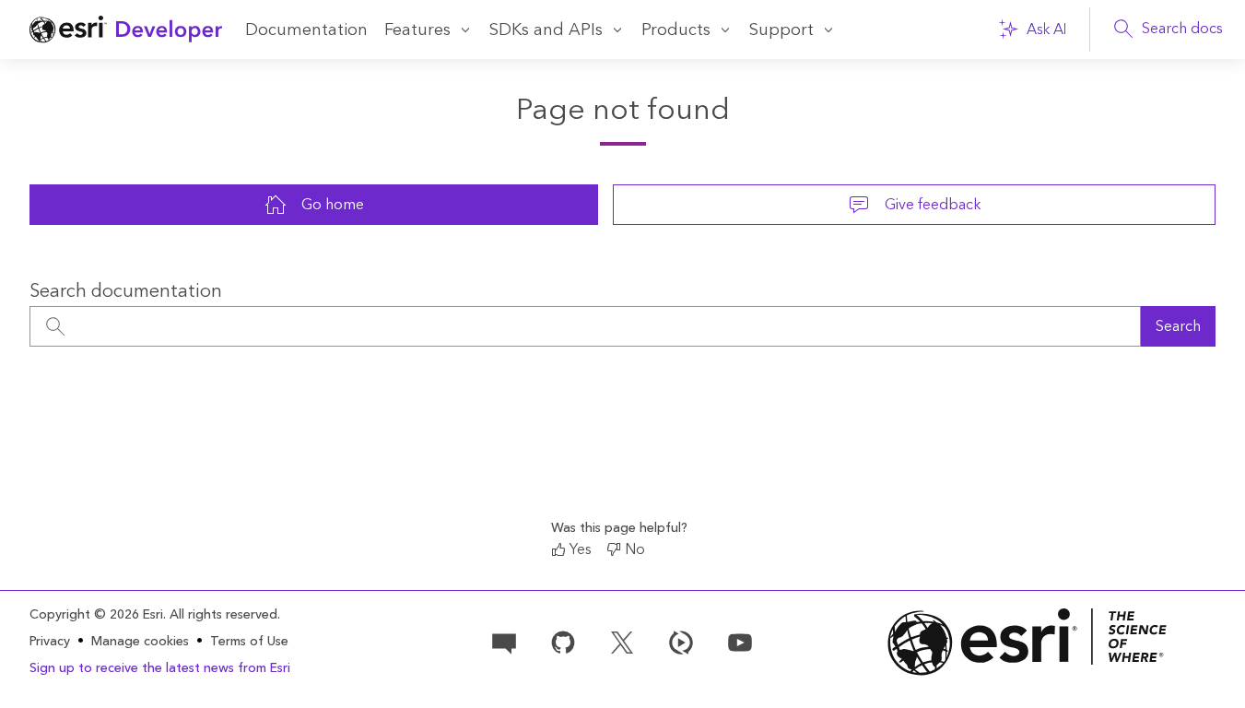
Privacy (49, 642)
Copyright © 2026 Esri (96, 615)
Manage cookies (140, 642)
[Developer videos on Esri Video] (681, 641)
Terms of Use (249, 642)
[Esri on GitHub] (563, 641)
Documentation (306, 30)
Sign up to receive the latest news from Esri (159, 668)
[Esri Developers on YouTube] (740, 641)
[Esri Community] (504, 641)
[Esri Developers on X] (622, 641)
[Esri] (1028, 642)
